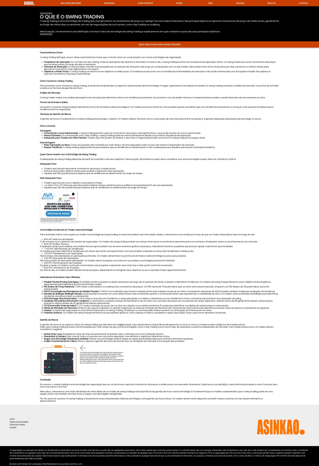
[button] (109, 3)
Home (12, 419)
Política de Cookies (17, 424)
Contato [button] (13, 427)
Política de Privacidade (19, 421)
